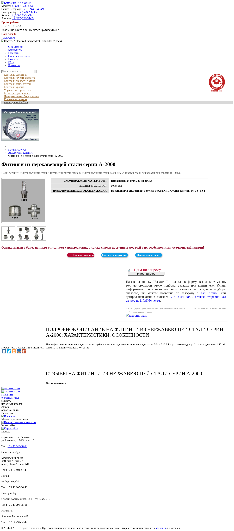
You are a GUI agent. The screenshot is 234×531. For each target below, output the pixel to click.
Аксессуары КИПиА (16, 102)
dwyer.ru (161, 528)
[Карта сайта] (9, 428)
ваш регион (209, 293)
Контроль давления (15, 74)
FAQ (11, 62)
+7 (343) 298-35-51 (29, 12)
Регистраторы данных (17, 93)
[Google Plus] (24, 351)
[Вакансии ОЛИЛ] (8, 416)
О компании (15, 46)
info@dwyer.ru (150, 300)
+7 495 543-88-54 (17, 446)
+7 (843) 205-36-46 (21, 15)
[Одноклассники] (14, 351)
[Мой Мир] (19, 351)
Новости (13, 59)
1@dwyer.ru (8, 37)
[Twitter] (9, 351)
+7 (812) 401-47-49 (33, 9)
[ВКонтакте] (4, 351)
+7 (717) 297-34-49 (23, 18)
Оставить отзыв (56, 383)
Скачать (80, 255)
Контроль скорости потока (19, 80)
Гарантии (13, 52)
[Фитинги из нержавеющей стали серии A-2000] (23, 200)
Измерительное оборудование (21, 96)
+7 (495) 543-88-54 (22, 5)
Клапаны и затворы (15, 99)
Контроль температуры (17, 83)
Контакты (14, 65)
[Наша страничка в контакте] (18, 422)
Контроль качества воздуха (19, 77)
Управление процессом (17, 90)
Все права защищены (29, 528)
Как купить (15, 49)
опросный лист (10, 396)
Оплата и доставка (19, 56)
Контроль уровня (14, 87)
